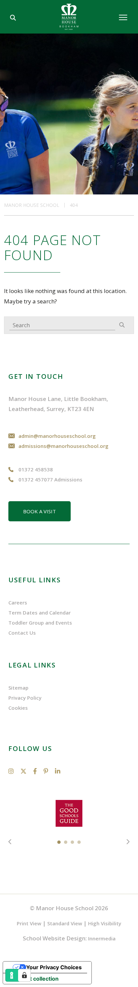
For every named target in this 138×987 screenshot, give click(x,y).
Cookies (18, 707)
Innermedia (102, 938)
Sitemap (18, 687)
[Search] (122, 325)
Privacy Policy (25, 697)
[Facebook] (35, 771)
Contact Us (22, 632)
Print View (29, 923)
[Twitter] (23, 771)
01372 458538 (35, 469)
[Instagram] (11, 771)
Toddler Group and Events (40, 622)
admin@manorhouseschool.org (57, 435)
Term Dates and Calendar (39, 612)
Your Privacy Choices (54, 967)
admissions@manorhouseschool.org (63, 446)
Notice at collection (33, 978)
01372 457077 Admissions (50, 479)
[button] (59, 842)
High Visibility (104, 923)
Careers (17, 602)
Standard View (64, 923)
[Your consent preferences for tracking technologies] (24, 975)
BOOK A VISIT (39, 511)
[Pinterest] (46, 771)
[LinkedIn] (57, 771)
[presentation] (10, 842)
